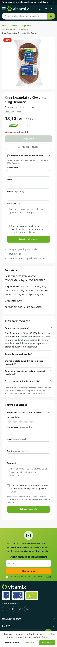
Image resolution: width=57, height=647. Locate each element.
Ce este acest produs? (17, 328)
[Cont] (46, 9)
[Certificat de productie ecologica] (31, 595)
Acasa (4, 25)
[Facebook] (5, 609)
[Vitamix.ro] (18, 8)
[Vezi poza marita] (28, 63)
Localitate (16, 439)
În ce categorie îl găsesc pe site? (22, 381)
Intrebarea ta (13, 203)
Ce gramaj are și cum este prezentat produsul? (25, 372)
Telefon (15, 191)
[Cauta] (51, 16)
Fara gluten (24, 25)
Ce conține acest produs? (18, 353)
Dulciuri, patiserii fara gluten (14, 29)
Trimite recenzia (28, 509)
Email (9, 179)
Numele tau (13, 167)
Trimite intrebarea (28, 239)
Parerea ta (12, 463)
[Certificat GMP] (6, 595)
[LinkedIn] (27, 609)
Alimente (13, 25)
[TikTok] (20, 609)
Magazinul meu (11, 618)
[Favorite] (40, 9)
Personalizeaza (12, 642)
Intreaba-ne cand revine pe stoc (27, 155)
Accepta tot (47, 643)
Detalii (32, 232)
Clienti (6, 626)
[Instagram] (12, 609)
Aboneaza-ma (28, 571)
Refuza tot (30, 643)
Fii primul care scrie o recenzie (20, 107)
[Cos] (52, 9)
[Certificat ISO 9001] (18, 595)
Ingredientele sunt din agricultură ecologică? (24, 362)
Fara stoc (28, 138)
